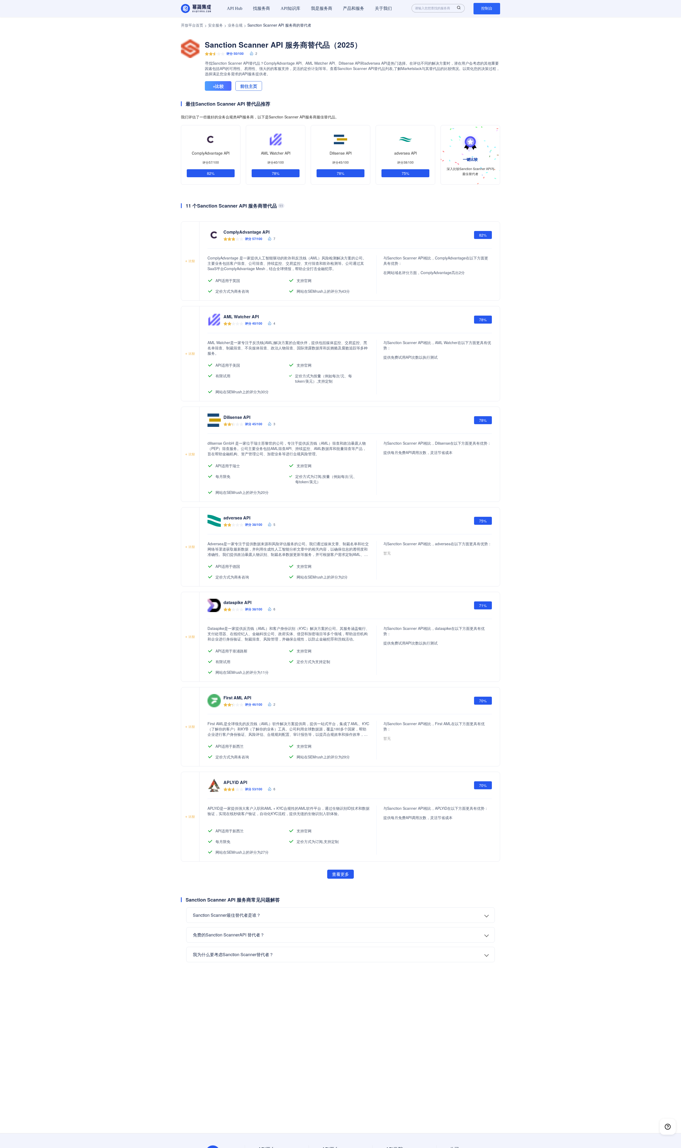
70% (483, 700)
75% (405, 173)
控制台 (486, 8)
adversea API (405, 153)
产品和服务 (353, 8)
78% (275, 173)
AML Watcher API (275, 153)
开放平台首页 (192, 25)
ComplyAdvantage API (211, 153)
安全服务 (215, 25)
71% (483, 605)
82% (210, 173)
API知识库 (290, 8)
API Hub (234, 8)
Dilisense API (341, 153)
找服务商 (261, 8)
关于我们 (383, 8)
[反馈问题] (667, 1126)
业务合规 (235, 25)
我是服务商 (321, 8)
